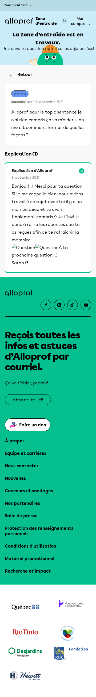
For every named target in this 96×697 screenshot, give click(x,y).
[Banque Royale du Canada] (71, 654)
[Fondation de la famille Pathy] (71, 608)
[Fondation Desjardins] (25, 654)
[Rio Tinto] (25, 633)
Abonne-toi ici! (28, 399)
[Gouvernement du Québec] (25, 608)
